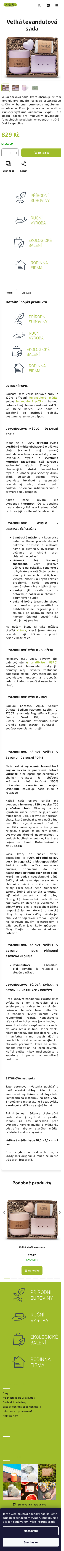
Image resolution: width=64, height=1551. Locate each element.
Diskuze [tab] (26, 292)
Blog (5, 1393)
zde (52, 1521)
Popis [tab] (9, 292)
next (60, 1213)
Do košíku (43, 152)
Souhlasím (31, 1542)
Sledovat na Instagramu (32, 1504)
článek (21, 630)
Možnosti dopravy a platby (19, 1397)
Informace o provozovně (17, 1411)
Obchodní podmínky (14, 1402)
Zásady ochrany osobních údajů (22, 1406)
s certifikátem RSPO (41, 662)
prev (4, 1213)
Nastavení (31, 1530)
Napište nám (10, 1415)
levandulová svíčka (29, 401)
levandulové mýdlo (43, 397)
